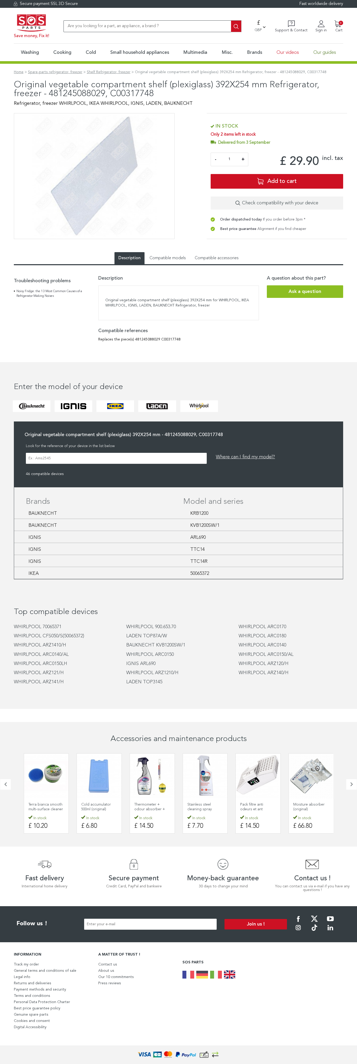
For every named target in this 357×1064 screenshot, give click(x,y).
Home (19, 72)
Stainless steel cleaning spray (199, 807)
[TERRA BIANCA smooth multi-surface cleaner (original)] (46, 776)
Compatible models (167, 258)
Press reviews (109, 983)
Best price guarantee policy (37, 1008)
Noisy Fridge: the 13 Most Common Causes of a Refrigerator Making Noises (49, 294)
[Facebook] (298, 922)
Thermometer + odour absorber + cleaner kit (149, 809)
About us (106, 971)
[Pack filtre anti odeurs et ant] (258, 776)
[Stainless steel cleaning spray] (205, 776)
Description (129, 258)
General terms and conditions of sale (45, 971)
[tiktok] (314, 931)
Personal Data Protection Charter (42, 1002)
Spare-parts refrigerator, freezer (55, 72)
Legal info (22, 977)
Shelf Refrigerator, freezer (108, 72)
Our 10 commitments (116, 977)
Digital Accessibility (30, 1027)
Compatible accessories (217, 258)
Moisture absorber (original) (309, 807)
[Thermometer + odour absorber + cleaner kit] (152, 776)
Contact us (107, 964)
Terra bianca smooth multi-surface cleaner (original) (45, 809)
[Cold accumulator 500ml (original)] (99, 776)
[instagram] (298, 931)
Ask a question (305, 291)
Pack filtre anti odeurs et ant (251, 807)
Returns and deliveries (32, 983)
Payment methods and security (40, 989)
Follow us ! (31, 924)
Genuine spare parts (31, 1014)
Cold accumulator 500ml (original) (96, 807)
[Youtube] (330, 922)
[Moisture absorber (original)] (311, 776)
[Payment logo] (178, 1054)
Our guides (324, 52)
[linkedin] (330, 931)
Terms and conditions (32, 996)
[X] (314, 922)
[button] (5, 784)
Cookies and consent (32, 1021)
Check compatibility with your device (280, 203)
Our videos (288, 52)
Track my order (26, 964)
